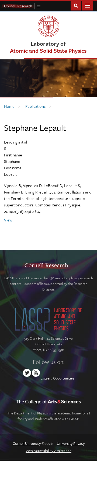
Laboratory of (48, 47)
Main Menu (87, 5)
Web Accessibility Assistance (48, 450)
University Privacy (71, 443)
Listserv (46, 378)
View (8, 220)
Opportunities (63, 378)
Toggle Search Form (76, 5)
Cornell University (27, 443)
